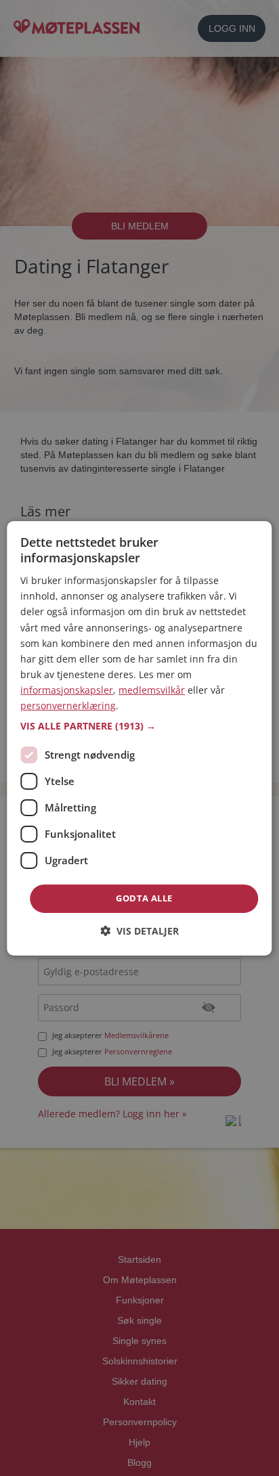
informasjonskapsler (66, 690)
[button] (139, 726)
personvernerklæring (68, 705)
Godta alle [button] (144, 898)
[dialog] (139, 737)
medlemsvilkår (152, 690)
